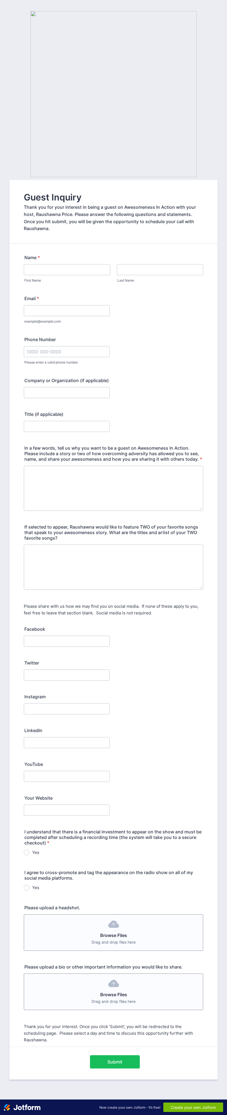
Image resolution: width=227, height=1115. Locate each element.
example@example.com (42, 321)
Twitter (31, 663)
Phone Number (40, 339)
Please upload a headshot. (52, 907)
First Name (32, 280)
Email (31, 298)
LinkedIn (33, 730)
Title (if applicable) (43, 414)
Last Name (125, 280)
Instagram (35, 696)
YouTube (33, 764)
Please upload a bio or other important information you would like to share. (103, 967)
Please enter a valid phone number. (51, 362)
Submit (114, 1062)
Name (32, 257)
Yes (35, 852)
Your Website (38, 798)
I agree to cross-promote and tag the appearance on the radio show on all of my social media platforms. (108, 875)
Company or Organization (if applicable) (66, 380)
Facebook (34, 629)
